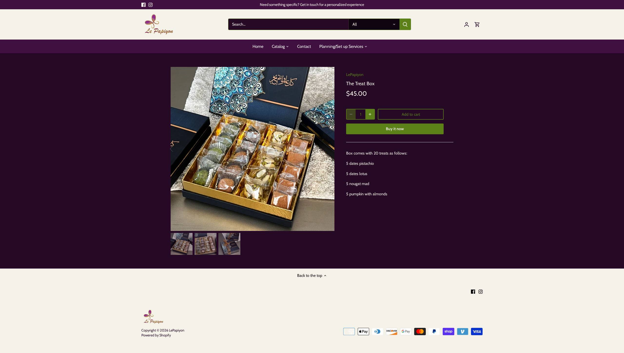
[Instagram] (150, 4)
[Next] (327, 149)
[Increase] (370, 114)
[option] (252, 149)
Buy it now (395, 128)
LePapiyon (354, 74)
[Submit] (405, 24)
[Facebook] (143, 4)
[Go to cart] (477, 24)
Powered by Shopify (156, 335)
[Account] (466, 24)
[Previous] (178, 149)
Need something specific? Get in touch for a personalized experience (312, 4)
